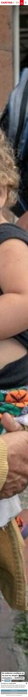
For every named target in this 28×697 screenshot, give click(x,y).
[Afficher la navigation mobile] (26, 2)
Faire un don (21, 3)
